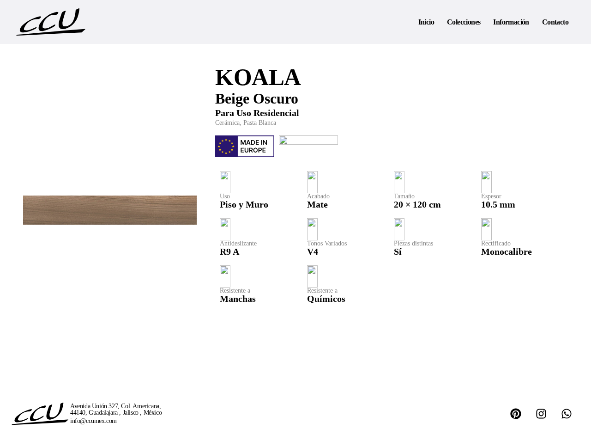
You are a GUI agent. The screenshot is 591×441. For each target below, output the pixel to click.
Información (511, 22)
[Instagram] (541, 413)
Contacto (555, 22)
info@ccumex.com (93, 420)
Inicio (426, 22)
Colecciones (463, 22)
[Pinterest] (515, 413)
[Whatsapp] (566, 413)
